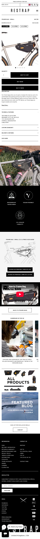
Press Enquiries (6, 517)
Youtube (4, 509)
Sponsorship (5, 519)
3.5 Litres (15, 26)
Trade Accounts (7, 461)
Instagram (5, 505)
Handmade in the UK (17, 318)
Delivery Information (8, 447)
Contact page (24, 461)
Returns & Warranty (8, 449)
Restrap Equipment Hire (9, 451)
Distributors (6, 457)
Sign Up (20, 430)
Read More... (5, 105)
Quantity (4, 71)
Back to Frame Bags (20, 310)
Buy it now (20, 88)
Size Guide (35, 23)
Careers (4, 465)
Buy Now (20, 81)
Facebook (5, 503)
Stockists (5, 459)
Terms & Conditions (8, 455)
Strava (4, 511)
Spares (4, 463)
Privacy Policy (6, 453)
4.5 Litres (24, 26)
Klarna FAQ (5, 467)
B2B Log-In (5, 4)
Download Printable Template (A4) (20, 269)
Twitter (4, 507)
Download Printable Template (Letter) (20, 274)
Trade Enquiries (7, 521)
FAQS (3, 445)
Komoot (4, 513)
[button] (15, 67)
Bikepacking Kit (6, 23)
